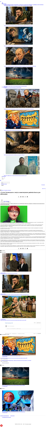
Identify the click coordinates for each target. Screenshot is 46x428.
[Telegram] (23, 197)
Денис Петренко (6, 201)
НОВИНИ (4, 3)
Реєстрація (43, 184)
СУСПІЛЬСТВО (25, 4)
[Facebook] (25, 197)
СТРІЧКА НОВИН (7, 4)
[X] (19, 197)
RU (45, 188)
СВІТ (38, 4)
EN (43, 188)
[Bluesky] (21, 197)
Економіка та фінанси (7, 190)
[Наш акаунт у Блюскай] (18, 421)
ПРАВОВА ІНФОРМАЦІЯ (4, 415)
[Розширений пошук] (2, 178)
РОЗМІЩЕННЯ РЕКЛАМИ (6, 417)
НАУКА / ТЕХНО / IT (14, 5)
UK (42, 188)
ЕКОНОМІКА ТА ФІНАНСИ (18, 4)
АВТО (19, 5)
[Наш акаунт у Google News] (25, 421)
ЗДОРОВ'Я (24, 5)
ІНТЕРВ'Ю (13, 87)
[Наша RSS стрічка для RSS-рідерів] (30, 421)
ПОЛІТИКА (12, 4)
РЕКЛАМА (4, 176)
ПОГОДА (28, 5)
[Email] (27, 197)
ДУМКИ (5, 87)
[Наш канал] (28, 421)
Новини (2, 190)
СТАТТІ (8, 87)
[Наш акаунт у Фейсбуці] (20, 421)
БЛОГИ (10, 87)
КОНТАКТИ (12, 415)
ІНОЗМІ (20, 87)
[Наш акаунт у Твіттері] (16, 421)
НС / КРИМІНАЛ (34, 4)
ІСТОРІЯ (17, 87)
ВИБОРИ (30, 4)
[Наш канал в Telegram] (22, 421)
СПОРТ (21, 5)
